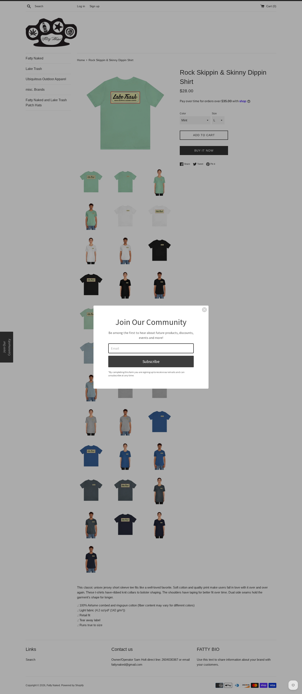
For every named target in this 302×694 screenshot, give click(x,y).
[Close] (204, 309)
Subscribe (151, 361)
